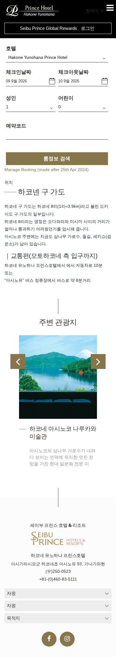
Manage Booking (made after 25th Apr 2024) (46, 169)
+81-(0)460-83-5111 (58, 579)
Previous (17, 361)
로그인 (87, 28)
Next (98, 361)
